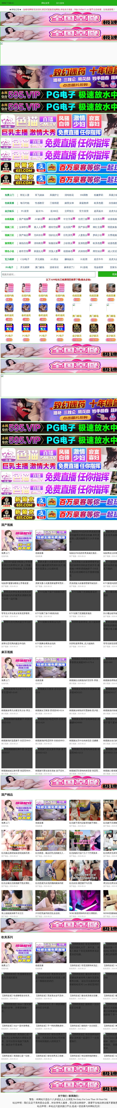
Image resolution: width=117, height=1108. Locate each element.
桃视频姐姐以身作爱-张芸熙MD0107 (17, 771)
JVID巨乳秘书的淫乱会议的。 (48, 913)
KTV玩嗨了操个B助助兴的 (47, 613)
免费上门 (9, 299)
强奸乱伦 (53, 235)
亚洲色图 (82, 243)
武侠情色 (82, 251)
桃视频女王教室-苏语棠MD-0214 (49, 710)
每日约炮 (76, 299)
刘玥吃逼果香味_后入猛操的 (81, 643)
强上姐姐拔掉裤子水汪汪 (12, 913)
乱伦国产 (68, 227)
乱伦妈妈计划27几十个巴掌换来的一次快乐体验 (90, 853)
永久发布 (60, 2)
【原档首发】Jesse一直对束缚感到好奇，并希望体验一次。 (27, 1026)
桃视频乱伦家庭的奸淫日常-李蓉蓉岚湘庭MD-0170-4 (92, 680)
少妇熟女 (68, 243)
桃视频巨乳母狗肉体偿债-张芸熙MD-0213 (87, 771)
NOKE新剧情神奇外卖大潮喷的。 (84, 913)
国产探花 (82, 227)
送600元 (77, 320)
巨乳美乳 (68, 235)
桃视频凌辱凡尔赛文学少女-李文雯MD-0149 (20, 710)
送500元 (9, 339)
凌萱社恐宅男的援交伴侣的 (13, 643)
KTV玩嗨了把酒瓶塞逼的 (80, 613)
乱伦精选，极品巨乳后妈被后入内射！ (52, 853)
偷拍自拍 (23, 243)
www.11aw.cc (8, 2)
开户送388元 (77, 339)
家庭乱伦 (38, 251)
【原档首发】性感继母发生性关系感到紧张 (20, 996)
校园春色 (68, 251)
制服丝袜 (53, 243)
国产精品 (23, 235)
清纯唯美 (38, 243)
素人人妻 (38, 227)
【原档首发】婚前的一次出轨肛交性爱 (86, 1026)
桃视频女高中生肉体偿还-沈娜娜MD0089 (87, 741)
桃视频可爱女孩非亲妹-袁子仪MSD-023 (52, 771)
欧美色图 (97, 243)
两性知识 (97, 251)
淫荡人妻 (53, 251)
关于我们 (62, 1096)
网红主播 (97, 227)
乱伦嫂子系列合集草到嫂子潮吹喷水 (85, 823)
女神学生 (23, 227)
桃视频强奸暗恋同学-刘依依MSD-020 (51, 741)
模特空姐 (53, 227)
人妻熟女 (82, 235)
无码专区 (38, 235)
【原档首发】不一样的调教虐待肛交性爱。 (54, 1026)
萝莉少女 (97, 235)
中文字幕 (68, 219)
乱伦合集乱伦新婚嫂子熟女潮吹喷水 (17, 883)
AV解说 (38, 219)
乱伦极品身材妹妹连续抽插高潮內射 (17, 853)
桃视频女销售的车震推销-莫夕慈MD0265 (87, 710)
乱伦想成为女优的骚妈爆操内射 (49, 883)
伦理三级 (82, 219)
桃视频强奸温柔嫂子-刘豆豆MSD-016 (17, 741)
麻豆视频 (53, 219)
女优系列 (97, 219)
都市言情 (23, 251)
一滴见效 (9, 319)
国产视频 (23, 219)
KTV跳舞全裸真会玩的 (45, 643)
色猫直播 (39, 553)
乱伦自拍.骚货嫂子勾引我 (80, 883)
